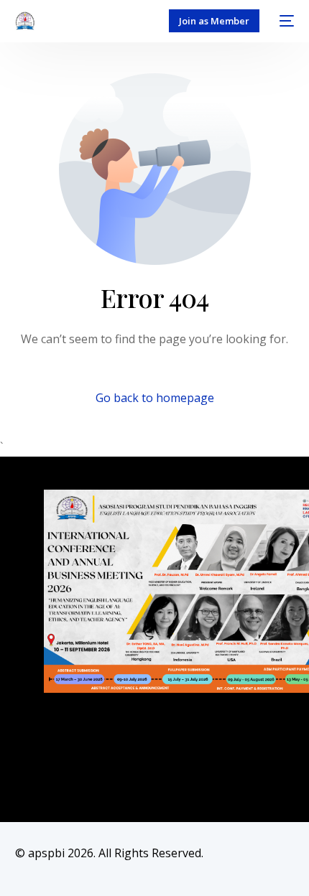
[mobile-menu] (284, 21)
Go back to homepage (155, 398)
